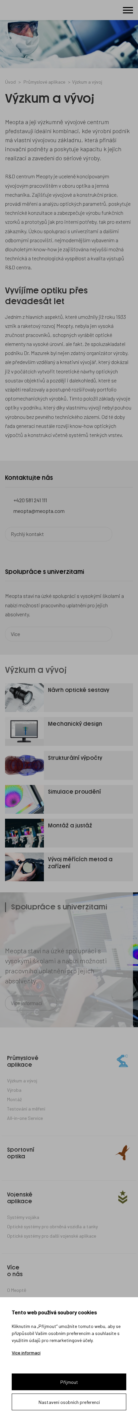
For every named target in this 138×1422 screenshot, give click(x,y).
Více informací (26, 1352)
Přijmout (69, 1382)
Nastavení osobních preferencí (69, 1402)
